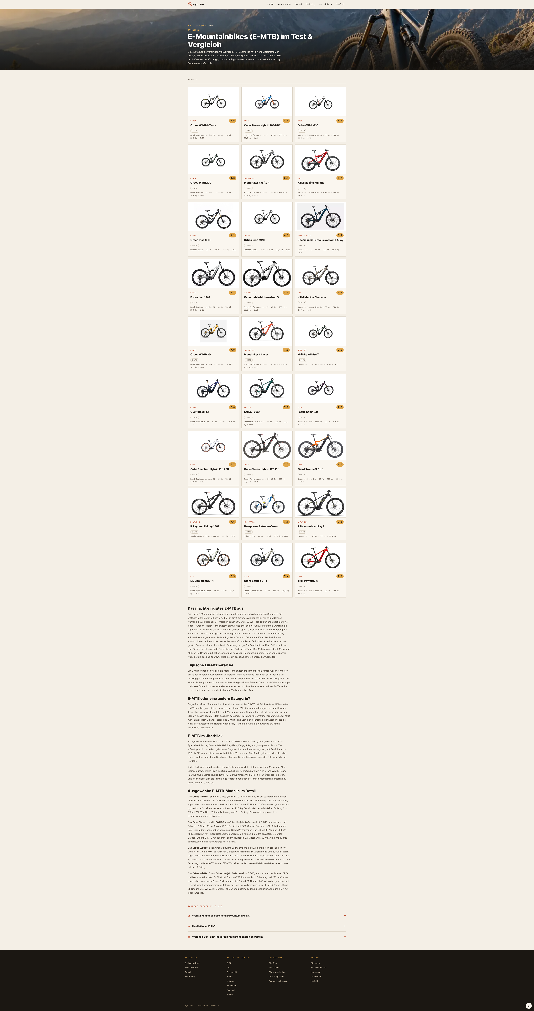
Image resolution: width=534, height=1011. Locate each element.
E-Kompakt (232, 972)
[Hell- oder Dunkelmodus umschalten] (529, 1006)
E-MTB (270, 4)
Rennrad (231, 990)
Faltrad (230, 976)
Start (190, 25)
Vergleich (341, 4)
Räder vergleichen (277, 972)
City (229, 967)
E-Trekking (190, 976)
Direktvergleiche (276, 976)
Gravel (298, 4)
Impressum (316, 972)
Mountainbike (284, 4)
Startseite (315, 963)
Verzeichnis (325, 4)
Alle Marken (274, 967)
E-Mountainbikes (192, 963)
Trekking (310, 4)
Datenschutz (316, 976)
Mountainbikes (191, 967)
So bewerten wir (318, 967)
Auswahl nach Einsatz (279, 981)
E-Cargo (230, 981)
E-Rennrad (232, 985)
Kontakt (314, 981)
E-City (230, 963)
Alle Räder (273, 963)
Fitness (230, 994)
